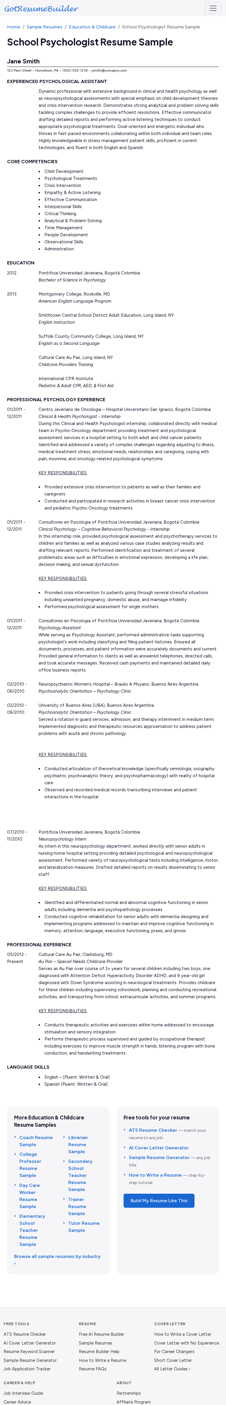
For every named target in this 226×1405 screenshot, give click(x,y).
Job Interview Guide (23, 1393)
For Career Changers (174, 1351)
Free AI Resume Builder (101, 1334)
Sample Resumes (44, 27)
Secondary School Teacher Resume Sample (80, 1175)
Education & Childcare (92, 27)
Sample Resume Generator (159, 1157)
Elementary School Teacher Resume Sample (32, 1230)
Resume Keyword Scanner (29, 1351)
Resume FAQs (93, 1369)
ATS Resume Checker (153, 1130)
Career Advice (17, 1402)
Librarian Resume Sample (78, 1144)
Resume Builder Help (99, 1351)
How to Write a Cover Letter (182, 1334)
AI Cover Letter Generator (159, 1148)
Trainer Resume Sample (77, 1206)
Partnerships (129, 1393)
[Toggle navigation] (213, 8)
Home (13, 27)
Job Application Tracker (27, 1369)
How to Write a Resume (155, 1175)
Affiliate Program (134, 1402)
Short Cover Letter (173, 1360)
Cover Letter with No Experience (186, 1343)
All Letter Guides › (172, 1369)
